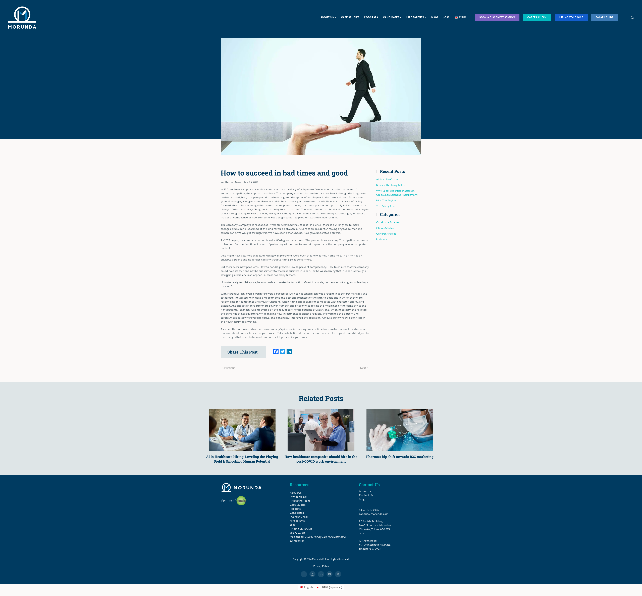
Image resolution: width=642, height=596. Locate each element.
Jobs (446, 17)
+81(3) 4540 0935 (369, 510)
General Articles (386, 234)
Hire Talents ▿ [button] (416, 17)
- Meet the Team (300, 501)
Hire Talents (297, 521)
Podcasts (371, 17)
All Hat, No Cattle (387, 179)
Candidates (297, 513)
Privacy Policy (321, 566)
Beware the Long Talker (390, 185)
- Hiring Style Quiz (301, 529)
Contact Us (366, 495)
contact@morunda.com (374, 514)
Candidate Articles (387, 222)
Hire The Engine (386, 200)
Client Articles (385, 228)
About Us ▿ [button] (328, 17)
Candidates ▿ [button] (392, 17)
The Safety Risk (385, 206)
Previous (229, 368)
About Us (295, 493)
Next (363, 368)
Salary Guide (605, 17)
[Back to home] (22, 17)
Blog (434, 17)
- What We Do (298, 497)
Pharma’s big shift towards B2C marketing (400, 456)
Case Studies (350, 17)
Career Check (537, 17)
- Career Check (299, 517)
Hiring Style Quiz (571, 17)
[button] (632, 17)
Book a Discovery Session (497, 17)
